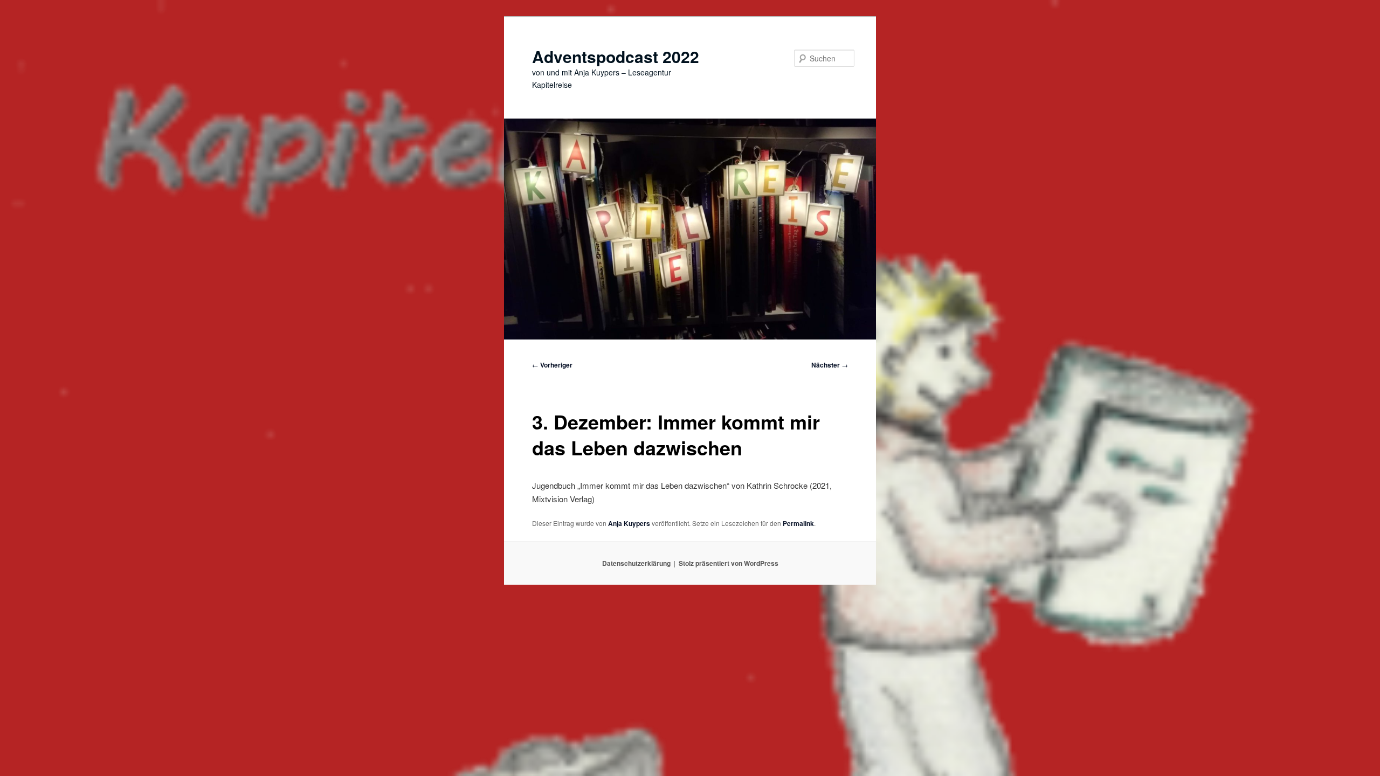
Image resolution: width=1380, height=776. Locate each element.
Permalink (798, 523)
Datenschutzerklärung (636, 563)
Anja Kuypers (629, 523)
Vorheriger (552, 365)
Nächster (829, 365)
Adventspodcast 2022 (615, 56)
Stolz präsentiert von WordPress (728, 563)
